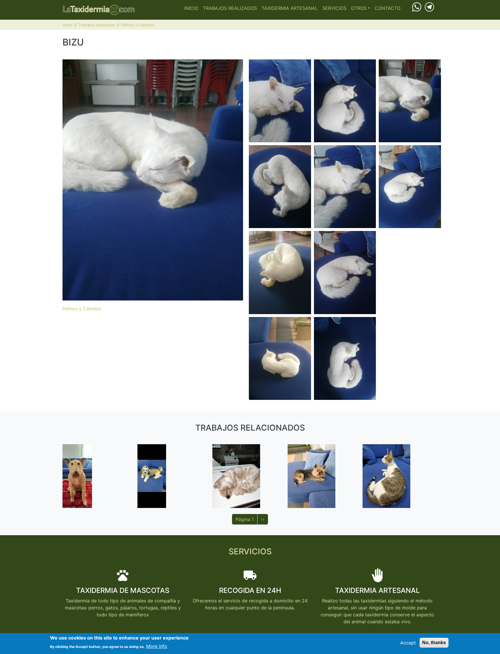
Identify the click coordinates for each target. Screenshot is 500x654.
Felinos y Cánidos (137, 24)
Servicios (334, 8)
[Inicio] (98, 10)
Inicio (191, 8)
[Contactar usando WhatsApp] (416, 7)
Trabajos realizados (230, 8)
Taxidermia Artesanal (290, 8)
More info (156, 646)
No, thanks (434, 642)
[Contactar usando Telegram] (429, 6)
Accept (408, 643)
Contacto (387, 8)
